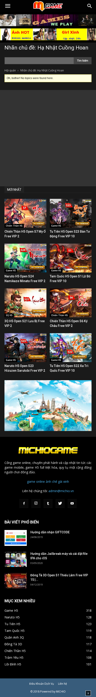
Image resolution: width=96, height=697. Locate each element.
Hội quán (10, 70)
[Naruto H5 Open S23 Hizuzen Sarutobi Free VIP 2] (25, 347)
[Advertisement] (48, 138)
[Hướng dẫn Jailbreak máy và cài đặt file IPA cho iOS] (15, 559)
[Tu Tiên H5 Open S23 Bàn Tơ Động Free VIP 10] (71, 213)
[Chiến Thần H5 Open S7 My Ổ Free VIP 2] (25, 213)
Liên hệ (62, 684)
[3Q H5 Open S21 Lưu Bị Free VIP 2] (25, 302)
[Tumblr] (48, 503)
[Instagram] (35, 503)
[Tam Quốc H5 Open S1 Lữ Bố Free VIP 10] (71, 258)
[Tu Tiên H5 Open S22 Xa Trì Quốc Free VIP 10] (71, 347)
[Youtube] (72, 503)
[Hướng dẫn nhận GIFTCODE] (15, 538)
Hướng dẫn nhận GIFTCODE (50, 532)
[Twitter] (60, 503)
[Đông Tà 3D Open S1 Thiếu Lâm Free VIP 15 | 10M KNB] (15, 580)
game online (36, 481)
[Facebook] (23, 503)
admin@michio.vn (61, 491)
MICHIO (61, 691)
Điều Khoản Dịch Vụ (41, 684)
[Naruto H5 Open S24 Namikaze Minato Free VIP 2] (25, 258)
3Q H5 (9, 315)
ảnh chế (51, 481)
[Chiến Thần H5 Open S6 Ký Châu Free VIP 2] (71, 302)
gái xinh (63, 481)
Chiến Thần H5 (14, 225)
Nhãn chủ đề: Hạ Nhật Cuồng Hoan (46, 48)
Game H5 (56, 225)
